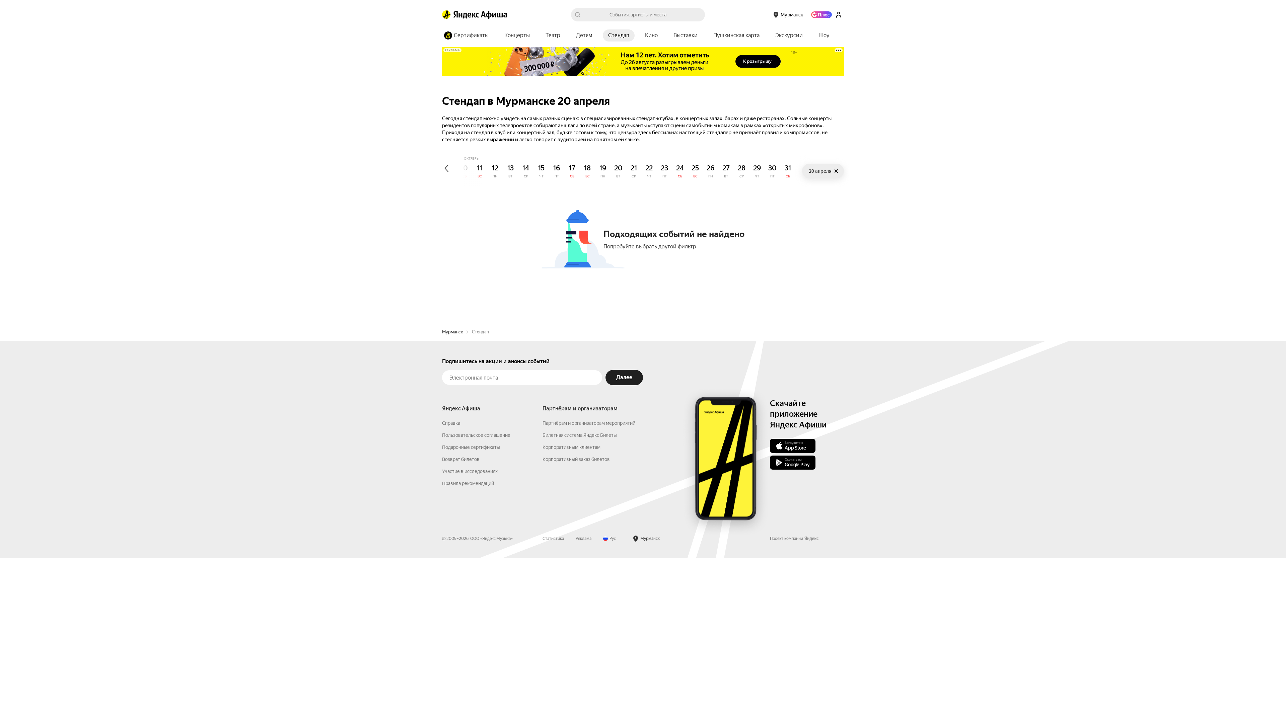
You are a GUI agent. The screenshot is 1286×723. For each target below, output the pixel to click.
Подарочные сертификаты (471, 447)
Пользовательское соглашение (476, 435)
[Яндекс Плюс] (821, 14)
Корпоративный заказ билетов (576, 459)
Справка (451, 423)
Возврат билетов (461, 459)
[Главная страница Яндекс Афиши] (446, 14)
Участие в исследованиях (470, 471)
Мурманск (452, 331)
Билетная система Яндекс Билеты (580, 435)
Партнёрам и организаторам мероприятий (589, 423)
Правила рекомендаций (468, 483)
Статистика (553, 538)
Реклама (583, 538)
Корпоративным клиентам (571, 447)
